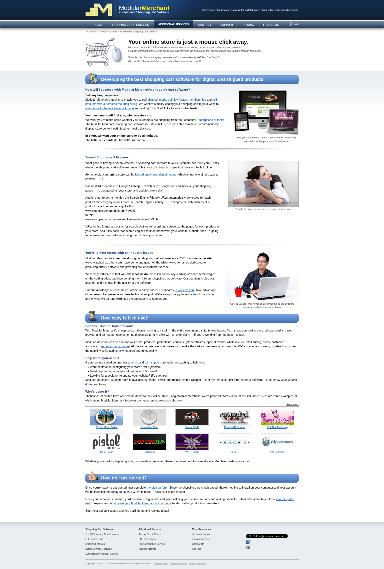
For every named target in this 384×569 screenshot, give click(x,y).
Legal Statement (178, 563)
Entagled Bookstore (234, 427)
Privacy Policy (161, 563)
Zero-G (235, 452)
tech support (153, 362)
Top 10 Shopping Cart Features (102, 534)
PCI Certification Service (152, 544)
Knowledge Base (201, 539)
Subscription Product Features (101, 553)
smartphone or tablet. (211, 120)
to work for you (184, 290)
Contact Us (198, 544)
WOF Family (192, 452)
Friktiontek (149, 452)
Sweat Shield (192, 427)
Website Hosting (147, 548)
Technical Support (201, 534)
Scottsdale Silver (149, 427)
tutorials (133, 362)
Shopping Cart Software (99, 529)
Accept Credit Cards (150, 534)
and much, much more (115, 346)
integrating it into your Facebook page (109, 108)
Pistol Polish (106, 452)
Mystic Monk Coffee (107, 427)
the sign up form (157, 487)
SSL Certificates (147, 539)
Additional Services (150, 529)
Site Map (196, 548)
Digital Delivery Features (98, 548)
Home (103, 31)
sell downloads (177, 99)
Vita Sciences (277, 452)
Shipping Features (95, 544)
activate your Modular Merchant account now (142, 503)
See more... (292, 404)
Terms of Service (197, 563)
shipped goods (157, 99)
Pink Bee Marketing (277, 427)
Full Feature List (94, 539)
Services (113, 31)
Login (296, 24)
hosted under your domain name (155, 174)
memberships (197, 99)
